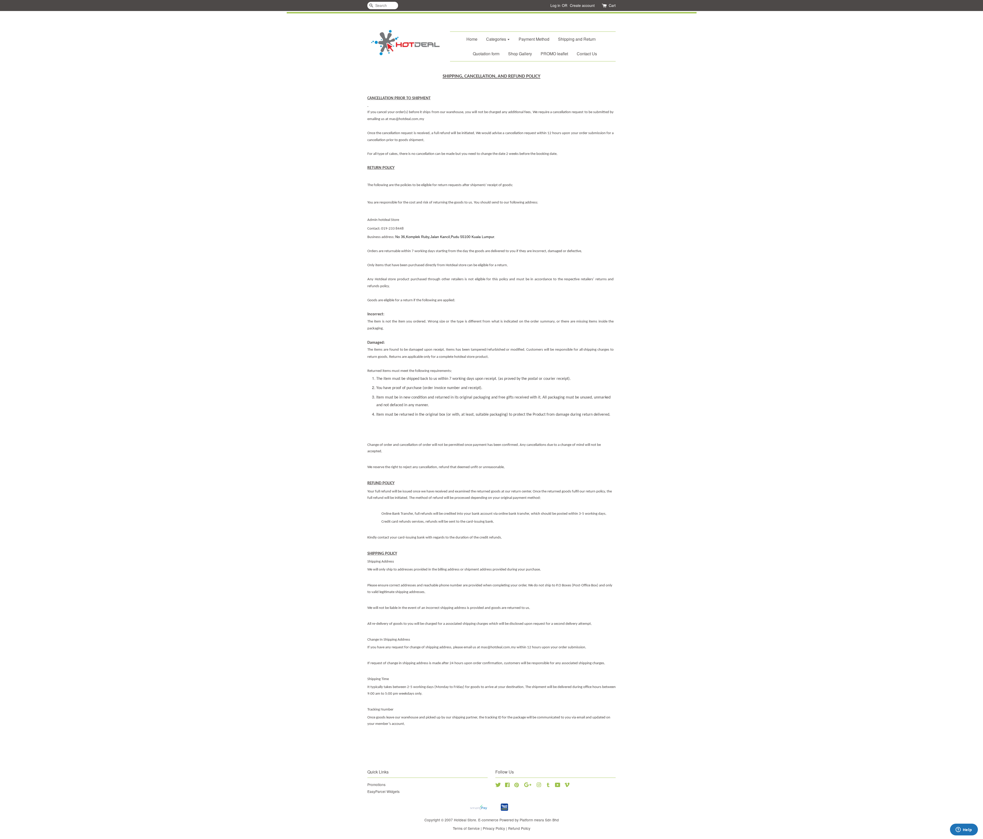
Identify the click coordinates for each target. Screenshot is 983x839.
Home (471, 39)
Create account (582, 5)
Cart (612, 5)
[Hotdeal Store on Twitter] (498, 785)
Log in (555, 5)
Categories (496, 39)
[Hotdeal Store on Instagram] (539, 785)
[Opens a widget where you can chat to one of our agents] (964, 830)
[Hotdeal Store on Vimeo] (567, 785)
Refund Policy (519, 828)
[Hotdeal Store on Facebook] (507, 785)
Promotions (376, 784)
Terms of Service (466, 828)
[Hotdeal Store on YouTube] (558, 785)
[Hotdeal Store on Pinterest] (516, 785)
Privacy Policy (494, 828)
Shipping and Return (577, 39)
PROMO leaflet (554, 54)
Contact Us (587, 54)
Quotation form (486, 54)
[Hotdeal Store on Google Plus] (527, 785)
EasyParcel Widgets (383, 791)
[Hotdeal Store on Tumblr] (548, 785)
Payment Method (534, 39)
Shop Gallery (520, 54)
